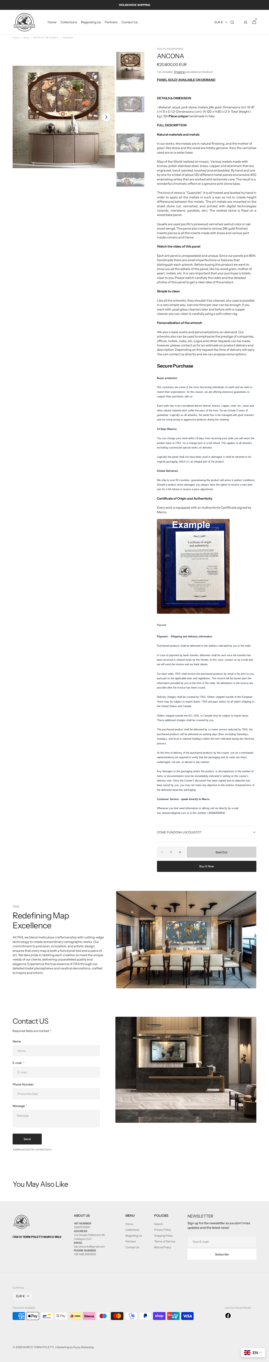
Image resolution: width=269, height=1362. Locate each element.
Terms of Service (164, 1241)
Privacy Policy (162, 1230)
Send (27, 1139)
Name (17, 1041)
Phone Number (23, 1084)
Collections (132, 1230)
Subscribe (222, 1254)
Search (158, 1224)
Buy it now (206, 866)
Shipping (179, 72)
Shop (26, 37)
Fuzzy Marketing (83, 1347)
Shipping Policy (163, 1235)
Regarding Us (133, 1235)
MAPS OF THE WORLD (45, 37)
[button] (232, 22)
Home (16, 37)
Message (19, 1106)
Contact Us (132, 1247)
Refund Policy (162, 1247)
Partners (130, 1241)
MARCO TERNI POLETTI (38, 1347)
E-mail (17, 1063)
